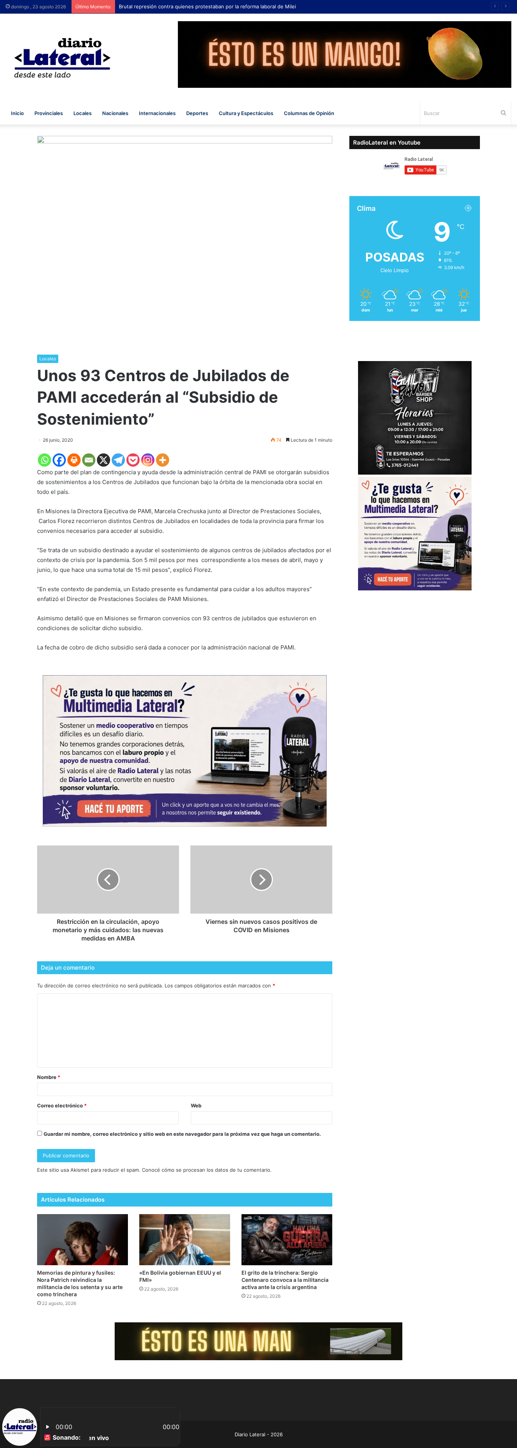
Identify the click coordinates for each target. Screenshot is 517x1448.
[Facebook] (59, 460)
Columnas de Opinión (309, 113)
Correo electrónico (62, 1105)
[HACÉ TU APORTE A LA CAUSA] (258, 1341)
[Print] (74, 460)
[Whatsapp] (44, 460)
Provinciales (48, 113)
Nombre (48, 1077)
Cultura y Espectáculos (246, 113)
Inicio (17, 113)
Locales (82, 113)
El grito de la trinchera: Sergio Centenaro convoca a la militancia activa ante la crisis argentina (285, 1279)
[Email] (88, 460)
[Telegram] (118, 460)
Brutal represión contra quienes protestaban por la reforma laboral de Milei (215, 6)
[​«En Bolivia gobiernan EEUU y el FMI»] (184, 1239)
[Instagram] (147, 460)
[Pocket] (133, 460)
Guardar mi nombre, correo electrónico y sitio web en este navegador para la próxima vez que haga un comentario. (182, 1134)
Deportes (197, 113)
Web (196, 1105)
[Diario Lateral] (62, 58)
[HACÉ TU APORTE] (185, 750)
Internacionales (157, 113)
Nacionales (115, 113)
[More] (162, 460)
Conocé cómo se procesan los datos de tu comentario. (207, 1170)
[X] (103, 460)
